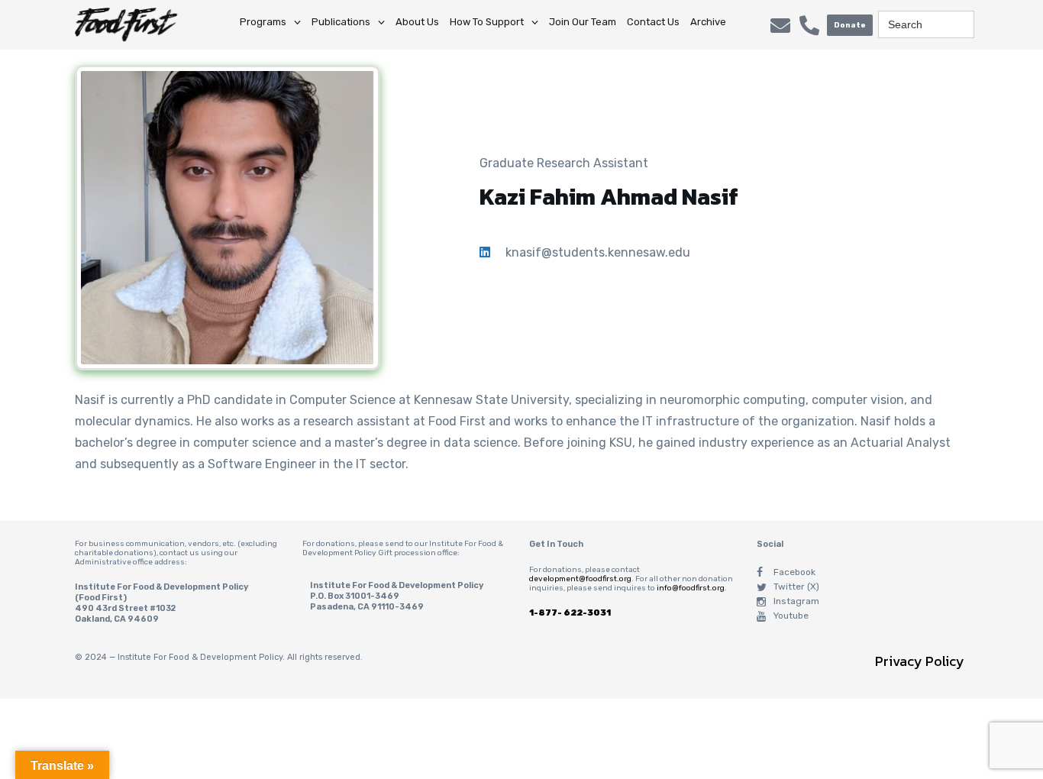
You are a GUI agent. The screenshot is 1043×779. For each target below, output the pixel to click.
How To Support (487, 21)
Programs (263, 21)
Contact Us (653, 21)
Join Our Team (582, 21)
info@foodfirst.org (691, 588)
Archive (708, 21)
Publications (341, 21)
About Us (417, 21)
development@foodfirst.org (580, 578)
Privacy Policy (919, 661)
